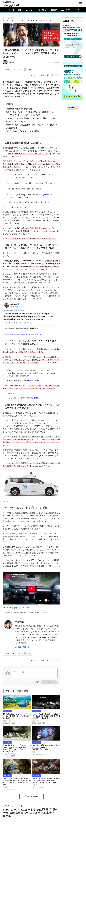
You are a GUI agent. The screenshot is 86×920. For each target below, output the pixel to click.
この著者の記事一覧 (22, 647)
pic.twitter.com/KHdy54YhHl (18, 197)
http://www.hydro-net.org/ (38, 637)
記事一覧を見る (31, 796)
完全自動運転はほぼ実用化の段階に (20, 109)
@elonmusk (47, 195)
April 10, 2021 (33, 381)
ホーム (5, 18)
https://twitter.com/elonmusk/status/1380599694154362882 (23, 334)
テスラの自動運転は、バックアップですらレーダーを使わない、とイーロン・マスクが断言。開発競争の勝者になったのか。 (29, 20)
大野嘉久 (13, 18)
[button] (7, 69)
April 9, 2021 (46, 202)
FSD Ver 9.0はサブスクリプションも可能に (23, 131)
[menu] (80, 4)
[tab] (11, 10)
